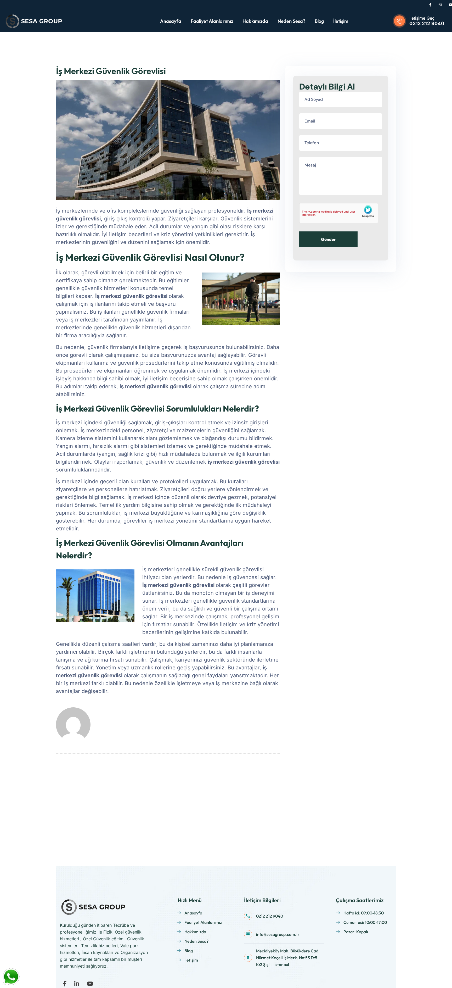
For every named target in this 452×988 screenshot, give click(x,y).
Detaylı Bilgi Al (327, 86)
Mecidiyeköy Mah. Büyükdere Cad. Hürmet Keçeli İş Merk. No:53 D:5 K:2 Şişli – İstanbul (288, 957)
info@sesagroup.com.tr (278, 934)
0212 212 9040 (426, 23)
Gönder (328, 239)
